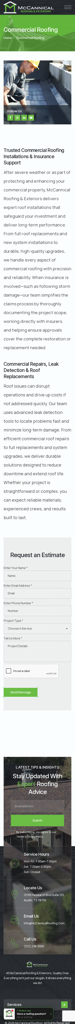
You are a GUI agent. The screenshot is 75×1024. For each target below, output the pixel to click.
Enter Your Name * (15, 568)
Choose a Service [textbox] (20, 628)
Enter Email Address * (18, 586)
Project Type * (13, 621)
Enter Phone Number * (18, 603)
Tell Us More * (13, 638)
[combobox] (37, 628)
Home (8, 38)
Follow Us (14, 111)
